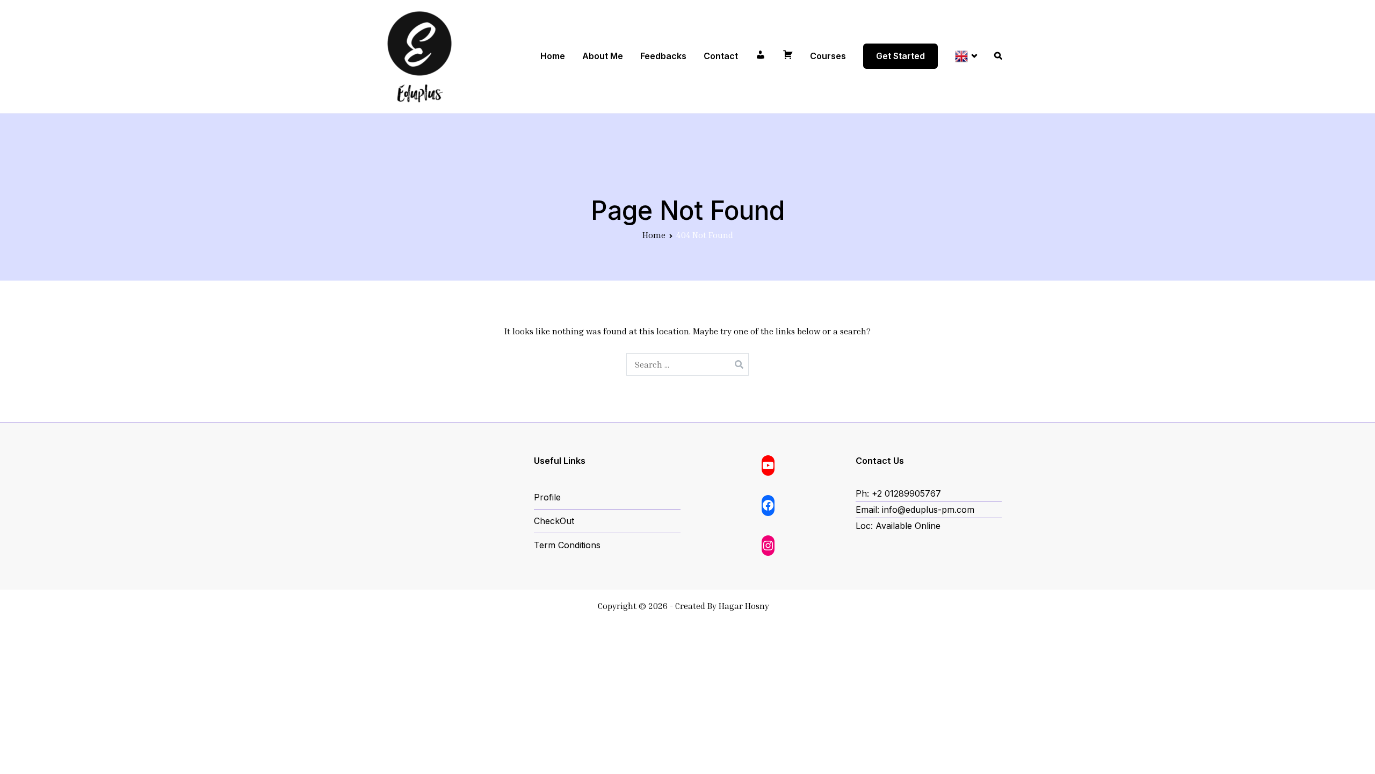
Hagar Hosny (744, 605)
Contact (721, 56)
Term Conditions (567, 545)
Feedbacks (663, 56)
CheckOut (554, 520)
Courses (828, 56)
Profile (547, 497)
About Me (602, 56)
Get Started (900, 56)
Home (552, 56)
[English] (966, 56)
